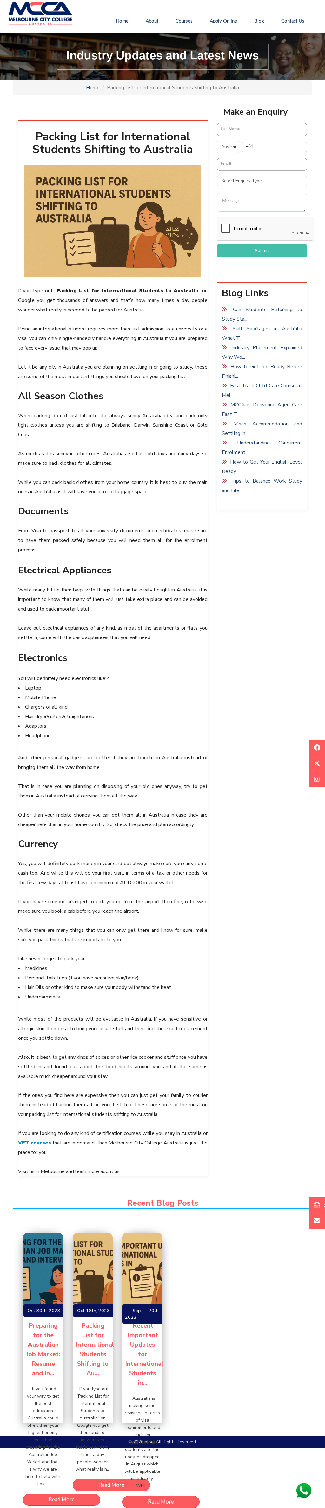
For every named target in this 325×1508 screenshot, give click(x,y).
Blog (259, 21)
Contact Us (292, 21)
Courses (184, 21)
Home (126, 21)
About (152, 21)
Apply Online (223, 21)
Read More (62, 1499)
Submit (262, 251)
